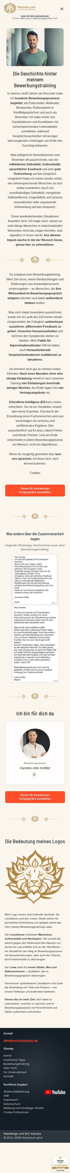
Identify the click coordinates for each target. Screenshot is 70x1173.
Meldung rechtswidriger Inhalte (24, 1108)
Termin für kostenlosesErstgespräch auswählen (35, 490)
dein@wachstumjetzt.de (21, 1040)
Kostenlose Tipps (14, 1060)
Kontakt (9, 1076)
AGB (6, 1096)
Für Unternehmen (15, 1072)
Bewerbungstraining (16, 1064)
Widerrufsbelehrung (16, 1091)
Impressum (11, 1100)
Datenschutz (12, 1104)
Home (7, 1055)
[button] (61, 9)
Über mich (10, 1068)
